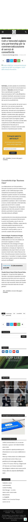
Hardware (8, 35)
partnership (8, 315)
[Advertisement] (14, 15)
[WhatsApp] (18, 60)
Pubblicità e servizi (7, 483)
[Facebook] (8, 60)
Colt (14, 313)
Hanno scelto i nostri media (9, 492)
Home (3, 35)
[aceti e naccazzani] (14, 400)
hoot (3, 315)
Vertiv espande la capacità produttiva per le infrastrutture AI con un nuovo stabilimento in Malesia (13, 452)
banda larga (9, 313)
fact (24, 313)
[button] (2, 32)
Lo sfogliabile (5, 497)
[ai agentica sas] (14, 387)
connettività (19, 313)
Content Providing (7, 487)
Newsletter (7, 512)
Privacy (13, 512)
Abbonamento (6, 494)
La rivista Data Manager (8, 511)
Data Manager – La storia (8, 490)
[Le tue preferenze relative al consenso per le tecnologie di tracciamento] (25, 519)
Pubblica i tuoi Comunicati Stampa (11, 499)
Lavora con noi (6, 502)
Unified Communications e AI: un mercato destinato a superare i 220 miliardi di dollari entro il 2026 (13, 445)
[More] (22, 60)
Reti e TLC (14, 35)
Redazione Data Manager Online (10, 54)
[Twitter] (11, 60)
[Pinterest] (15, 60)
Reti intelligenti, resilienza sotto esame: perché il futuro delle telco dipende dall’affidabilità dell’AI (14, 471)
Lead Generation (6, 485)
